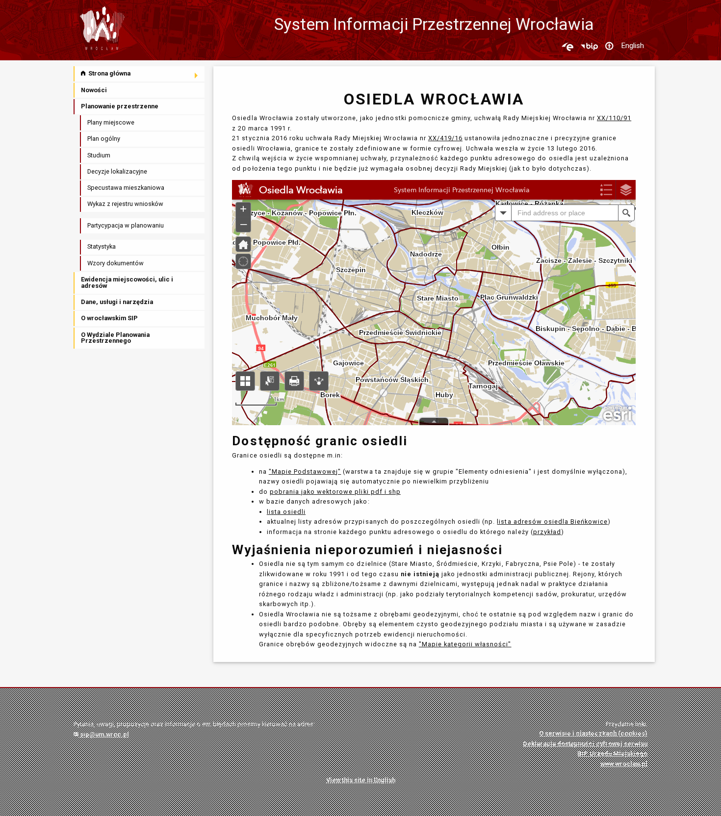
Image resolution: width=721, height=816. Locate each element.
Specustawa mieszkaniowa (125, 187)
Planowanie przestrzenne (119, 106)
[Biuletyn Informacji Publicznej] (589, 46)
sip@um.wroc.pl (103, 734)
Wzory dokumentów (115, 263)
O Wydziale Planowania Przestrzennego (115, 338)
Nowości (94, 90)
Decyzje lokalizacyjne (117, 171)
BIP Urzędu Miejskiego (612, 753)
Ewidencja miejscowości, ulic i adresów (127, 282)
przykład (547, 532)
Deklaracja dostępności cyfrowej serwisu (585, 743)
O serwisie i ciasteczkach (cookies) (593, 733)
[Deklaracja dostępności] (609, 46)
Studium (98, 155)
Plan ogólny (103, 138)
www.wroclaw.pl (623, 763)
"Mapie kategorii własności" (465, 644)
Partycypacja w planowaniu (125, 225)
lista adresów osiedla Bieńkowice (552, 521)
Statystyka (101, 246)
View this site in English (360, 780)
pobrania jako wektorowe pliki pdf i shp (335, 491)
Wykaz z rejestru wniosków (125, 203)
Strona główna (108, 73)
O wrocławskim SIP (109, 318)
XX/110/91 (614, 118)
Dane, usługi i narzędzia (117, 302)
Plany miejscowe (110, 122)
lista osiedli (286, 511)
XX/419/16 (445, 138)
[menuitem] (140, 73)
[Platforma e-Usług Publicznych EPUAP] (567, 46)
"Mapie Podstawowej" (305, 471)
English (632, 45)
